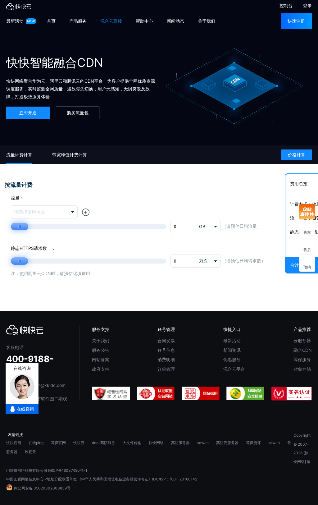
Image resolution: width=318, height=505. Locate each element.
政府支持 (100, 369)
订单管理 (166, 369)
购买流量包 (78, 112)
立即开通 (28, 112)
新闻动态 (175, 21)
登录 (307, 5)
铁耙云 (30, 451)
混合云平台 (234, 369)
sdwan (203, 442)
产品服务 (78, 21)
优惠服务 (232, 359)
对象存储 (302, 369)
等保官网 (58, 442)
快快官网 (13, 442)
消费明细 (166, 359)
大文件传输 (132, 442)
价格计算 (296, 154)
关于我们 (206, 21)
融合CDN (302, 350)
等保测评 (253, 442)
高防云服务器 (227, 442)
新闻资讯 (232, 350)
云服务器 (302, 340)
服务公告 (100, 350)
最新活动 (15, 21)
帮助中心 (144, 21)
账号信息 (166, 350)
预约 (307, 263)
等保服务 (302, 359)
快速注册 (296, 21)
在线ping (36, 442)
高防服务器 (180, 442)
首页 (51, 21)
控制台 (283, 5)
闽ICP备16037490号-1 (67, 470)
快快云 (78, 442)
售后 (307, 246)
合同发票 (166, 340)
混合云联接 (111, 21)
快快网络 (156, 442)
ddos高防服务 (103, 442)
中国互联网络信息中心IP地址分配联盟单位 (41, 479)
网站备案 (100, 359)
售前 (307, 229)
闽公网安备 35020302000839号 (42, 488)
